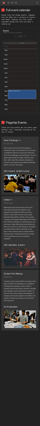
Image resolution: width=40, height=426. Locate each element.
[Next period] (24, 36)
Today (20, 36)
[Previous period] (15, 36)
